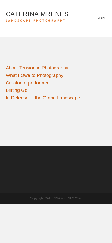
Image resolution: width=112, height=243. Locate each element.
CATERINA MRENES (37, 16)
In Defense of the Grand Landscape (43, 97)
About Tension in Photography (37, 67)
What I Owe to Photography (34, 75)
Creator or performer (27, 83)
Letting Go (16, 90)
